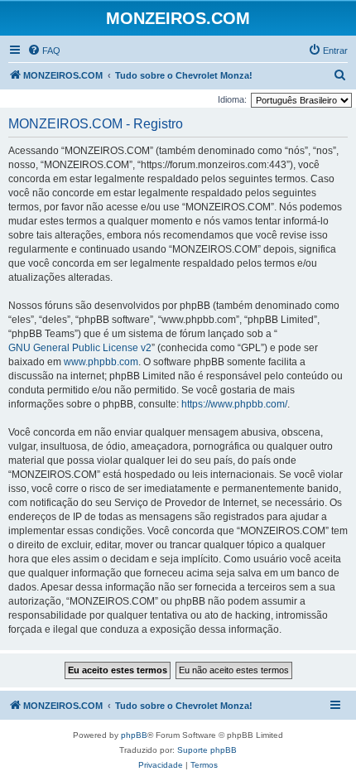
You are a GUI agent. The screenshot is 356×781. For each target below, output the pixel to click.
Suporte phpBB (207, 749)
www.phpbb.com (101, 362)
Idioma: (232, 99)
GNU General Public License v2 (80, 348)
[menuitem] (43, 50)
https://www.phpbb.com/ (234, 404)
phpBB (134, 735)
